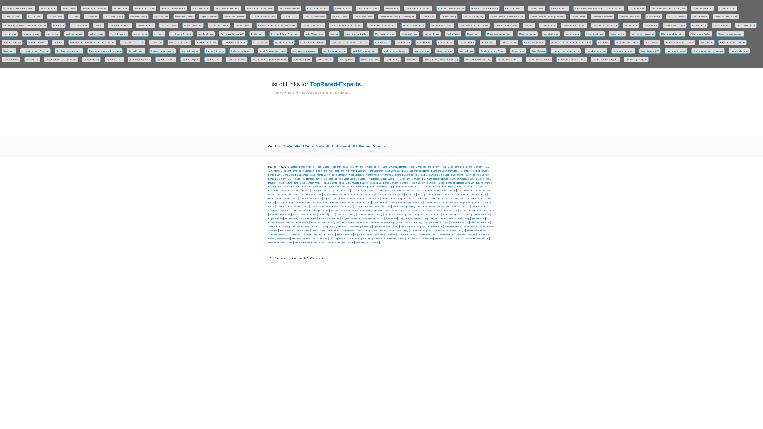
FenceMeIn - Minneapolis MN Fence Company (24, 25)
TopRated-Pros (213, 59)
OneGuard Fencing (284, 42)
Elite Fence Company (473, 17)
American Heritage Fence (173, 8)
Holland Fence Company (574, 25)
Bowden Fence (537, 8)
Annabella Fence (200, 8)
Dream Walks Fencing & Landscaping (397, 17)
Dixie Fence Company (234, 17)
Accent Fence (69, 8)
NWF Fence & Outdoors (235, 42)
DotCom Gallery (290, 17)
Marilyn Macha (453, 34)
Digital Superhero (209, 17)
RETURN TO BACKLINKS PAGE (18, 8)
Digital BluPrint (161, 17)
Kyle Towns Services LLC (232, 34)
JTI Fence (159, 34)
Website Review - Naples (539, 59)
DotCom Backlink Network (263, 17)
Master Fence (473, 34)
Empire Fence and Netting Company (547, 17)
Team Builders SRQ (650, 51)
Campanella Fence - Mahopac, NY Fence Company (599, 8)
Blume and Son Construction (484, 8)
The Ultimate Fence (739, 51)
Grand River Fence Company (382, 25)
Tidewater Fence (11, 59)
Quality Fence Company (627, 42)
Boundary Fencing (513, 8)
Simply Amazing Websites (304, 51)
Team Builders (538, 51)
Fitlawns (98, 25)
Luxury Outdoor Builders (356, 34)
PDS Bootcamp (382, 42)
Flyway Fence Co (145, 25)
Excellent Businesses (602, 17)
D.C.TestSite (91, 17)
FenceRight (58, 25)
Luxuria (334, 34)
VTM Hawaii (412, 59)
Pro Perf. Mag (487, 42)
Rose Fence (9, 51)
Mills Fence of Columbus (672, 34)
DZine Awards (428, 17)
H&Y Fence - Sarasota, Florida (474, 25)
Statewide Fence (444, 51)
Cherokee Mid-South (702, 8)
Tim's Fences (32, 59)
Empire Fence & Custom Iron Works (507, 17)
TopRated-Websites (236, 59)
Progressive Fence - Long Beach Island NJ (571, 42)
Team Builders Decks (596, 51)
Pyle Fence (603, 42)
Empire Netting (578, 17)
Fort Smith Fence (169, 25)
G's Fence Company (218, 25)
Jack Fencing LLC (74, 34)
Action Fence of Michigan (94, 8)
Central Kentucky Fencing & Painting (669, 8)
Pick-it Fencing (424, 42)
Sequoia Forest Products (162, 51)
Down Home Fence (363, 17)
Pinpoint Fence (467, 42)
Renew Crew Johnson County (679, 42)
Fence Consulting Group (726, 17)
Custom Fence (55, 17)
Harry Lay (529, 25)
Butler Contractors (559, 8)
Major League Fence (384, 34)
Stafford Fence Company (395, 51)
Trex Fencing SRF (302, 59)
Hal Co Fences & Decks (506, 25)
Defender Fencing (138, 17)
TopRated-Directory (166, 59)
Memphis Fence (551, 34)
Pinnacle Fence (445, 42)
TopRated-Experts (190, 59)
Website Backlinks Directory (477, 59)
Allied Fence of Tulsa (144, 8)
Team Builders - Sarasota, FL (565, 51)
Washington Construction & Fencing (441, 59)
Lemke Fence (257, 34)
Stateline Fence (422, 51)
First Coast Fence (79, 25)
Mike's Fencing (617, 34)
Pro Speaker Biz (509, 42)
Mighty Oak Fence (594, 34)
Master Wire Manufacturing (499, 34)
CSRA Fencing (35, 17)
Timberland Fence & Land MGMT (61, 59)
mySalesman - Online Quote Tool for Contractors (92, 42)
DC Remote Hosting (114, 17)
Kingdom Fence (205, 34)
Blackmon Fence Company (418, 8)
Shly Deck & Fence (215, 51)
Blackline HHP (391, 8)
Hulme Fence (651, 25)
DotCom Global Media (315, 17)
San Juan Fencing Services (69, 51)
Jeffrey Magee (96, 34)
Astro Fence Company (317, 8)
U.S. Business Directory (369, 146)
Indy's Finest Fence (746, 25)
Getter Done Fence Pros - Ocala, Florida (276, 25)
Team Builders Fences (623, 51)
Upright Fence (392, 59)
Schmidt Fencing (136, 51)
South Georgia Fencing (334, 51)
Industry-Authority (721, 25)
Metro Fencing (572, 34)
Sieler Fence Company (241, 51)
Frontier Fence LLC (193, 25)
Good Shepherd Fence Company (346, 25)
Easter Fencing (449, 17)
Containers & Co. (727, 8)
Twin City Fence (346, 59)
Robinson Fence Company (732, 42)
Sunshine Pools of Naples (492, 51)
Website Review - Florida (509, 59)
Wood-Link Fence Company (605, 59)
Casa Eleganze (637, 8)
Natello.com (156, 42)
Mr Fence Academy (12, 42)
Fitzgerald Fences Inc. (120, 25)
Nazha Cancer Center (179, 42)
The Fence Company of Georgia (708, 51)
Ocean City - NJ (260, 42)
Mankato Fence (432, 34)
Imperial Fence (699, 25)
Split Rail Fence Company (365, 51)
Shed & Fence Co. (190, 51)
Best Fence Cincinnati (368, 8)
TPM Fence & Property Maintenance (269, 59)
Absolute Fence (48, 8)
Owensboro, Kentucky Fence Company (350, 42)
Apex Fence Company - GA (259, 8)
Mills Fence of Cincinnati (643, 34)
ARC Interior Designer (290, 8)
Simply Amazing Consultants (273, 51)
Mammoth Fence (409, 34)
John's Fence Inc (118, 34)
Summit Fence (466, 51)
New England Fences (206, 42)
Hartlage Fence (548, 25)
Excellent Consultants (630, 17)
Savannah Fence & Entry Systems (105, 51)
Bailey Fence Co (342, 8)
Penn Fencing (403, 42)
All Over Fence (120, 8)
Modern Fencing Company (730, 34)
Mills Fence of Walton (701, 34)
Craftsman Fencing (12, 17)
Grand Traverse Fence (413, 25)
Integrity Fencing (31, 34)
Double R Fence (339, 17)
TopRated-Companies (140, 59)
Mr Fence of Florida (37, 42)
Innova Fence (9, 34)
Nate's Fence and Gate (132, 42)
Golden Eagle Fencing (313, 25)
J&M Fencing (52, 34)
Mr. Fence (58, 42)
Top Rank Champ (114, 59)
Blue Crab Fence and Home (451, 8)
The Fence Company (676, 51)
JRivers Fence (140, 34)
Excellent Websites (676, 17)
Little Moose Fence (314, 34)
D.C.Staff (74, 17)
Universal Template (370, 59)
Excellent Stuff (653, 17)
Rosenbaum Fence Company (35, 51)
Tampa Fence (518, 51)
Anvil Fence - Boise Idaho (227, 8)
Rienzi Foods (707, 42)
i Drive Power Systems (674, 25)
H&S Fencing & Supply (441, 25)
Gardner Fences (243, 25)
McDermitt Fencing (527, 34)
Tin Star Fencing (91, 59)
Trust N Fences (325, 59)
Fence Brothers (700, 17)
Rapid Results (652, 42)
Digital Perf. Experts (184, 17)
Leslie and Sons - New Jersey (284, 34)
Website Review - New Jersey (571, 59)
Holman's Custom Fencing (605, 25)
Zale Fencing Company (636, 59)
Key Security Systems (181, 34)
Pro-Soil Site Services (534, 42)
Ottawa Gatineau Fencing (312, 42)
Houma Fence (630, 25)
